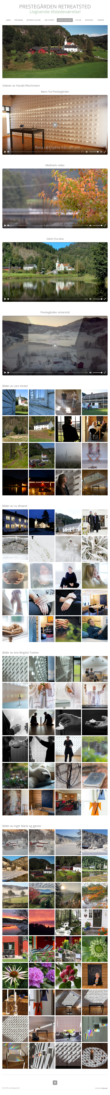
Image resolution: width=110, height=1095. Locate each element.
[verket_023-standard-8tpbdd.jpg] (95, 429)
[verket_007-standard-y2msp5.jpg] (41, 429)
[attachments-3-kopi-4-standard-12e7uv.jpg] (41, 1029)
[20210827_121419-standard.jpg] (15, 1029)
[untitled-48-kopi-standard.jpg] (95, 802)
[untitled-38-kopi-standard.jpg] (41, 669)
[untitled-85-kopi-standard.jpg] (95, 749)
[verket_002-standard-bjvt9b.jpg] (41, 402)
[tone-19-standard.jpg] (68, 922)
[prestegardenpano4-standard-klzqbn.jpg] (15, 429)
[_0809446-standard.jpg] (68, 602)
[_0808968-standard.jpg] (15, 549)
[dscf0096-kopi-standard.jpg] (41, 695)
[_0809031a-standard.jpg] (15, 629)
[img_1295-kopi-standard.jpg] (15, 895)
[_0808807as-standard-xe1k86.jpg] (68, 549)
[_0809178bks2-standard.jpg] (95, 575)
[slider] (43, 152)
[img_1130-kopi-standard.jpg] (68, 1055)
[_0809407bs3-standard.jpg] (68, 575)
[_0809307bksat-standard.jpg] (15, 575)
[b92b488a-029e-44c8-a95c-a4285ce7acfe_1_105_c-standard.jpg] (68, 455)
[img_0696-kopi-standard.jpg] (68, 842)
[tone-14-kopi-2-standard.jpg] (95, 895)
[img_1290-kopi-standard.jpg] (68, 949)
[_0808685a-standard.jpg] (95, 522)
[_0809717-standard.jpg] (95, 629)
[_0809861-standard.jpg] (41, 522)
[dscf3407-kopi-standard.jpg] (15, 775)
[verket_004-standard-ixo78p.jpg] (68, 402)
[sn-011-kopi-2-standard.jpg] (95, 842)
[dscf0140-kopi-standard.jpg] (95, 722)
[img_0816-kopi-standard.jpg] (15, 949)
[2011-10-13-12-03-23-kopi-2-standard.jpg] (15, 1055)
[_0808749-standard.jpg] (68, 522)
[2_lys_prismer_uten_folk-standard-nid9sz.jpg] (95, 482)
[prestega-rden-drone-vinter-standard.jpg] (15, 842)
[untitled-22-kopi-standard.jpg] (15, 749)
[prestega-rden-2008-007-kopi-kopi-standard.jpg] (41, 1002)
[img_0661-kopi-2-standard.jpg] (15, 1002)
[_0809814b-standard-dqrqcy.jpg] (68, 629)
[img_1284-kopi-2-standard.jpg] (15, 975)
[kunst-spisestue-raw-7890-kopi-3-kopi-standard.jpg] (95, 975)
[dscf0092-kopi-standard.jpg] (68, 695)
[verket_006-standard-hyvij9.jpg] (95, 402)
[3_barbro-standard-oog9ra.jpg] (68, 482)
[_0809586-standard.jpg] (95, 602)
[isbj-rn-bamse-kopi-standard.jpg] (41, 775)
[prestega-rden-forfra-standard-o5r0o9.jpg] (41, 869)
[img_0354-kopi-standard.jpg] (41, 975)
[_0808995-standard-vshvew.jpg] (41, 575)
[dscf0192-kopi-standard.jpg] (15, 669)
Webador (105, 1088)
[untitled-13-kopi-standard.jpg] (95, 695)
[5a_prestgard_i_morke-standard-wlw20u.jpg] (15, 482)
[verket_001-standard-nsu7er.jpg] (15, 402)
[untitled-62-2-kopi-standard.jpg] (68, 775)
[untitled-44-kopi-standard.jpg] (15, 802)
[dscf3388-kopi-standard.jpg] (68, 802)
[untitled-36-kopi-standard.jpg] (15, 695)
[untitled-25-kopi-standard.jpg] (41, 722)
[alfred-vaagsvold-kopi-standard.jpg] (95, 1002)
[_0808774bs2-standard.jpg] (41, 549)
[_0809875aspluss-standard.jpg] (15, 522)
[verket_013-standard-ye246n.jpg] (68, 429)
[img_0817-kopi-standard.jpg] (41, 949)
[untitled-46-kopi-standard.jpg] (95, 775)
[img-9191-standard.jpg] (41, 895)
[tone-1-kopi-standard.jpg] (95, 1029)
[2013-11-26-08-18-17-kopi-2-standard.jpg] (41, 922)
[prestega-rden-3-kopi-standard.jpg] (68, 869)
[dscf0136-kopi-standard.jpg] (68, 722)
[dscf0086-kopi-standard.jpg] (95, 669)
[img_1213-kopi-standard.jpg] (68, 975)
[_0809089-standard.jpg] (41, 629)
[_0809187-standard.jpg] (41, 602)
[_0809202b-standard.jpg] (15, 602)
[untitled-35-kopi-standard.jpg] (41, 749)
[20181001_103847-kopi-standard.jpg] (68, 1029)
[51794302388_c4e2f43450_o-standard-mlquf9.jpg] (15, 455)
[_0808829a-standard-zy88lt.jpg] (95, 549)
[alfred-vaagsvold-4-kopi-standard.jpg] (68, 1002)
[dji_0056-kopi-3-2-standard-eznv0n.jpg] (41, 455)
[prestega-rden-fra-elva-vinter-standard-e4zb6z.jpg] (15, 869)
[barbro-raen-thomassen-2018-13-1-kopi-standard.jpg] (41, 1055)
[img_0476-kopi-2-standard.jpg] (95, 949)
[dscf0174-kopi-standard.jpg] (15, 722)
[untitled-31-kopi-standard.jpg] (68, 749)
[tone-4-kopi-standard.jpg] (15, 922)
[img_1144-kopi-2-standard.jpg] (95, 1055)
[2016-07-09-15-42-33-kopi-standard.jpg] (95, 922)
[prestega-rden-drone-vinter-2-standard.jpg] (41, 842)
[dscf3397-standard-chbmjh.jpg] (41, 802)
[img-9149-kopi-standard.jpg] (68, 895)
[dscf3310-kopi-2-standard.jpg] (68, 669)
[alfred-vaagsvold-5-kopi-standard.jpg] (95, 869)
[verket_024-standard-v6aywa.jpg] (95, 455)
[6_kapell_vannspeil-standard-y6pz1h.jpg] (41, 482)
